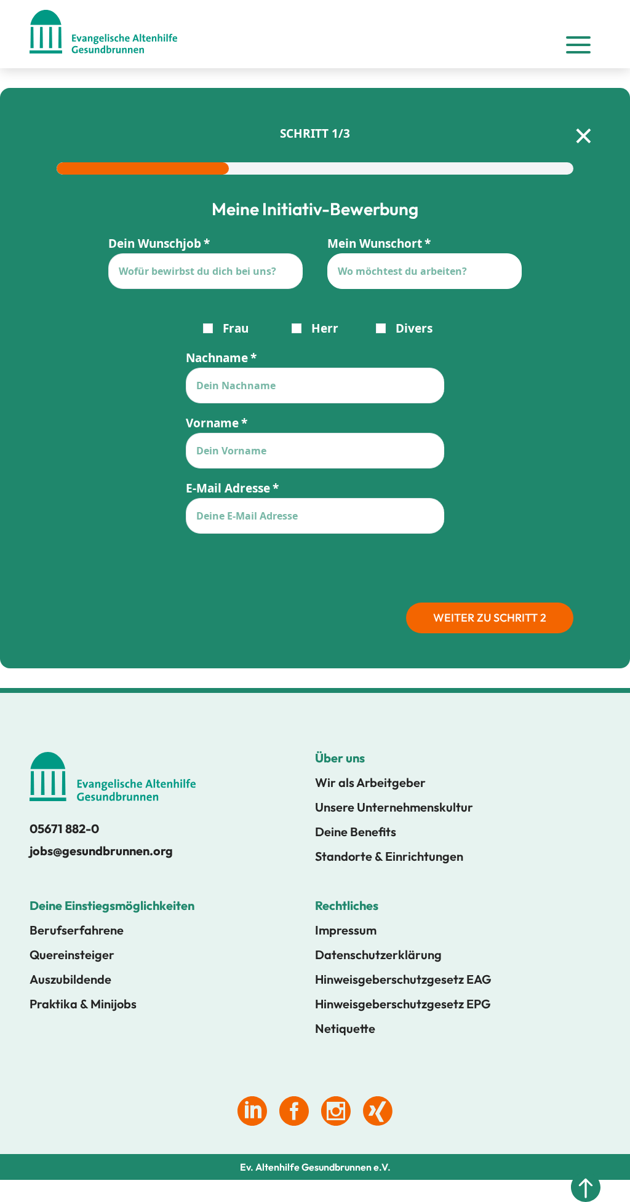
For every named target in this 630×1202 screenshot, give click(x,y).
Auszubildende (70, 979)
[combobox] (424, 271)
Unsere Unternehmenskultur (394, 807)
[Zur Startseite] (103, 34)
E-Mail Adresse (228, 488)
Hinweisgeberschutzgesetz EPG (403, 1003)
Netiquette (345, 1028)
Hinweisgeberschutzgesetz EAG (403, 979)
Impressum (346, 930)
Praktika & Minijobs (83, 1003)
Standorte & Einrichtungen (389, 856)
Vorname (212, 423)
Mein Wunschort (374, 243)
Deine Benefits (355, 831)
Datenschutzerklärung (378, 954)
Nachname (217, 358)
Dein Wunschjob (154, 243)
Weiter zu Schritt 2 (489, 618)
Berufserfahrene (77, 930)
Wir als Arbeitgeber (370, 782)
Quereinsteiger (72, 954)
